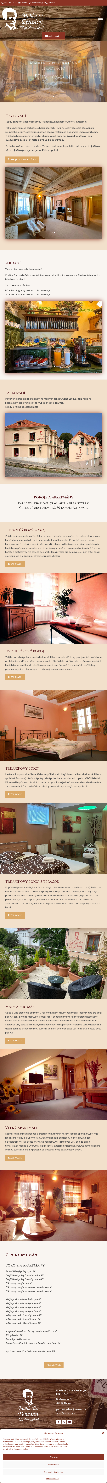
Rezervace (53, 36)
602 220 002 (10, 2)
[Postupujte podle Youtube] (69, 1422)
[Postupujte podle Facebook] (58, 1422)
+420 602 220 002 (65, 1413)
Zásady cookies (52, 1479)
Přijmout (53, 1457)
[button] (102, 1433)
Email (24, 2)
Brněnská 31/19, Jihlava (43, 2)
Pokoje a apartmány (22, 159)
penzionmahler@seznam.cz (71, 1409)
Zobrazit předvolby (53, 1472)
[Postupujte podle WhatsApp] (64, 1422)
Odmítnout (53, 1464)
